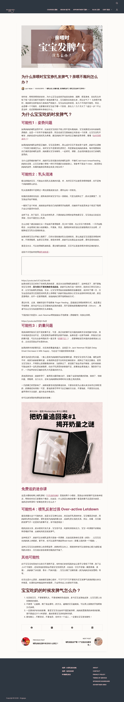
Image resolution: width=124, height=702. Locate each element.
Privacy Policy (99, 674)
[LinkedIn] (92, 628)
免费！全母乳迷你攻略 (69, 668)
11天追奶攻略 (52, 495)
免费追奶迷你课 (34, 489)
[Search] (117, 3)
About (95, 668)
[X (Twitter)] (52, 628)
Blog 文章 (96, 10)
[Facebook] (32, 628)
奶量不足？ (63, 338)
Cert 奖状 (106, 10)
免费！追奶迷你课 (68, 671)
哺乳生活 (49, 88)
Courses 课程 (52, 10)
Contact (96, 671)
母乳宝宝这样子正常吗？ (77, 88)
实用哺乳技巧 (64, 88)
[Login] (117, 10)
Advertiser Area (99, 685)
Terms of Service (100, 678)
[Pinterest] (72, 628)
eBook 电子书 (65, 10)
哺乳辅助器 (44, 252)
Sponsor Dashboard (101, 681)
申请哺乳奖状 (66, 674)
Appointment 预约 (80, 10)
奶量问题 (56, 88)
